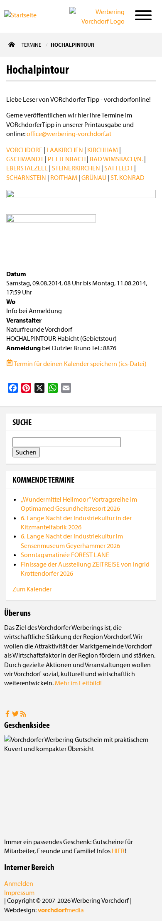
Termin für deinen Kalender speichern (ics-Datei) (80, 363)
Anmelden (18, 883)
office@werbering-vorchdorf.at (69, 133)
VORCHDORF (24, 150)
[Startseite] (28, 16)
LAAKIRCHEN (65, 150)
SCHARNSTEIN (26, 177)
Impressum (19, 892)
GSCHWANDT (25, 159)
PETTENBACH (67, 159)
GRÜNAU (93, 177)
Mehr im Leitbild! (78, 683)
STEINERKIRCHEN (76, 168)
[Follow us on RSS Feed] (23, 714)
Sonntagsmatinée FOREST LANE (65, 554)
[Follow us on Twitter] (16, 714)
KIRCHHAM (102, 150)
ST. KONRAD (127, 177)
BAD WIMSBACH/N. (116, 159)
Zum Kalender (32, 589)
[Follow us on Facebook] (8, 714)
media (61, 910)
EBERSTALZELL (27, 168)
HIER (118, 851)
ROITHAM (63, 177)
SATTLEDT (118, 168)
